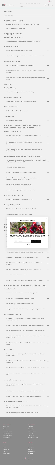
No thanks (27, 244)
